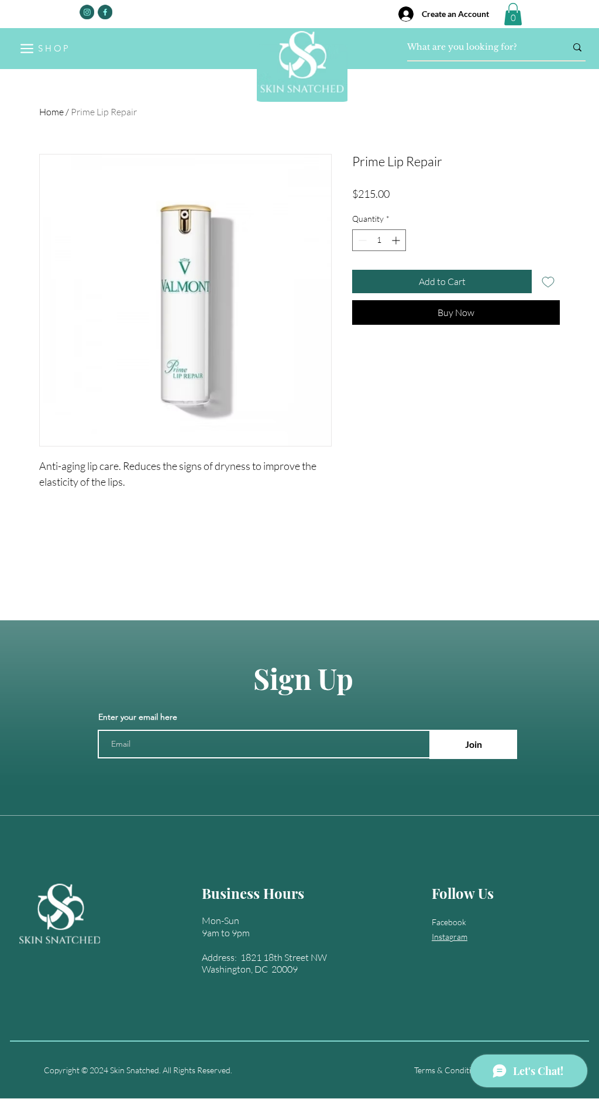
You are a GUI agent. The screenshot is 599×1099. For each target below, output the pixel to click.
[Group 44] (87, 12)
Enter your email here (137, 717)
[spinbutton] (379, 240)
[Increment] (397, 240)
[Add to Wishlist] (548, 281)
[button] (513, 14)
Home (51, 112)
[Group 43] (105, 12)
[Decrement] (361, 240)
